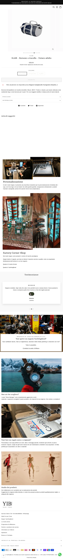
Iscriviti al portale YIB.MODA (13, 540)
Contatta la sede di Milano (31, 348)
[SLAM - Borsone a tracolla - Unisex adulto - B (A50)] (6, 151)
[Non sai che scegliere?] (31, 375)
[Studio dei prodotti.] (31, 468)
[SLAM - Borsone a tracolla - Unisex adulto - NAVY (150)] (2, 151)
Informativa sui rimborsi (7, 529)
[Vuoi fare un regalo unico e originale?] (31, 421)
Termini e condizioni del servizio (10, 527)
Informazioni (7, 100)
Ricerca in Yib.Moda (6, 535)
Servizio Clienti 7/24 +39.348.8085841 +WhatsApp (15, 513)
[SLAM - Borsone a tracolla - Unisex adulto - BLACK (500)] (4, 151)
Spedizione (30, 64)
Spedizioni (6, 96)
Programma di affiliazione (8, 524)
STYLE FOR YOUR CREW (10, 545)
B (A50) (41, 73)
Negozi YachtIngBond (7, 519)
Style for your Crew (6, 516)
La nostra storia (5, 521)
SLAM (31, 55)
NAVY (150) (22, 73)
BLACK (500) (32, 73)
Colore (31, 70)
